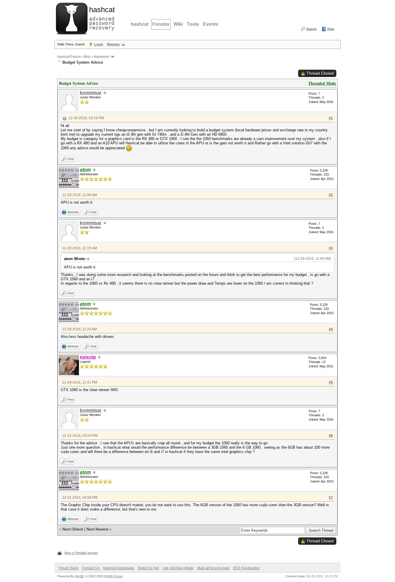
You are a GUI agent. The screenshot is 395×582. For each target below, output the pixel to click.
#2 (331, 195)
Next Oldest (72, 529)
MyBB (79, 576)
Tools (193, 24)
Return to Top (148, 568)
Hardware (101, 57)
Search (311, 29)
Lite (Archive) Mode (178, 568)
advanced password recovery (100, 17)
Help (330, 29)
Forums (160, 24)
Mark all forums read (213, 568)
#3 (331, 248)
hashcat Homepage (118, 568)
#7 (331, 498)
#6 (331, 436)
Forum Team (68, 568)
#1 (331, 118)
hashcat (139, 24)
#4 (331, 329)
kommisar (90, 92)
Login (98, 44)
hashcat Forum (69, 57)
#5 (331, 382)
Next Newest (97, 529)
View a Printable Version (81, 553)
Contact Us (90, 568)
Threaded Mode (322, 83)
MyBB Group (113, 576)
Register (113, 44)
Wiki (178, 24)
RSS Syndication (246, 568)
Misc (87, 57)
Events (210, 24)
